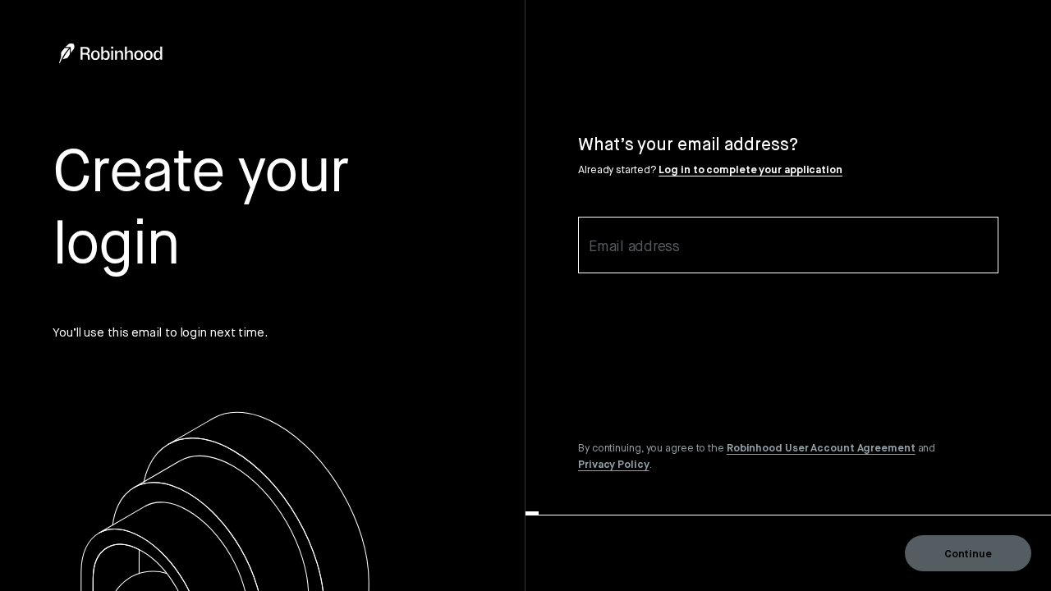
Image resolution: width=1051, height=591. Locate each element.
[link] (821, 447)
